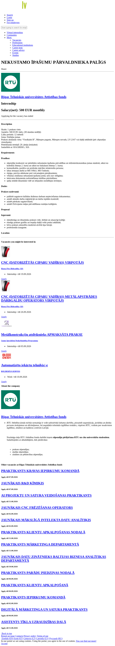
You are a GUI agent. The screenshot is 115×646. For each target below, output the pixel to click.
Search (10, 15)
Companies (12, 35)
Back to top (6, 633)
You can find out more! (86, 641)
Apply (4, 279)
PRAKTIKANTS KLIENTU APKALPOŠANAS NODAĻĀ (43, 532)
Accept (4, 643)
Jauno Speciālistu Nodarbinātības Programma (19, 341)
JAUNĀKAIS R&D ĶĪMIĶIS (22, 483)
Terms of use (42, 636)
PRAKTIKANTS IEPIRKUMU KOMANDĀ (33, 597)
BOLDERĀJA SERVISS (10, 371)
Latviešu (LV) (42, 638)
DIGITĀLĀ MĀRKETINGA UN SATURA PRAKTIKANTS (44, 609)
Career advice (18, 50)
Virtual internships (15, 32)
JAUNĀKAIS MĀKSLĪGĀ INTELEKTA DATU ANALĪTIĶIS (46, 520)
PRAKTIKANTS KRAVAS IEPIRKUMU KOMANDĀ (40, 471)
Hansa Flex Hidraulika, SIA (12, 269)
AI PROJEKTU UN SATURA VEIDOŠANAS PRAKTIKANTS (46, 495)
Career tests (17, 47)
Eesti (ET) (18, 638)
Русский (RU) (56, 638)
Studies (15, 55)
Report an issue (8, 636)
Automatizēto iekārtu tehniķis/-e (24, 365)
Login (9, 17)
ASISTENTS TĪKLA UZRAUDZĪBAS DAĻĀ (33, 622)
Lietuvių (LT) (30, 638)
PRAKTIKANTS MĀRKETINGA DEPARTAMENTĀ (40, 544)
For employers (13, 22)
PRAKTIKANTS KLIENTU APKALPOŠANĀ (34, 585)
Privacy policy (30, 636)
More (9, 37)
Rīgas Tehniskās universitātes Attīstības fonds (33, 97)
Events (15, 53)
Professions (17, 42)
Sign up (10, 20)
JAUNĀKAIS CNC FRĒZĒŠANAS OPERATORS (37, 507)
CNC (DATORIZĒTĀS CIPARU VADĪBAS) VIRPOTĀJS (42, 262)
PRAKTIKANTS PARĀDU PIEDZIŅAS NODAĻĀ (37, 573)
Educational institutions (22, 45)
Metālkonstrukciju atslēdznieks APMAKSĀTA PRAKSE (42, 334)
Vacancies (16, 40)
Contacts (19, 636)
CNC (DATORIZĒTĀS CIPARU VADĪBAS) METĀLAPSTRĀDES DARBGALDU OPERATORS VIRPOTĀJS (49, 298)
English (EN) (7, 638)
